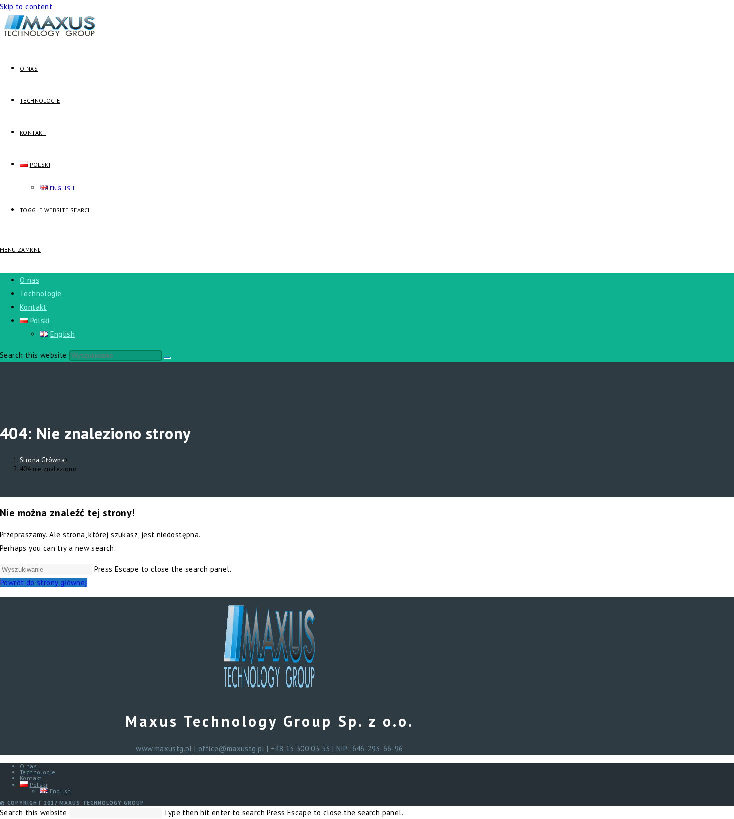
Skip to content (26, 6)
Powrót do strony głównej (43, 582)
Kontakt (33, 307)
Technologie (40, 293)
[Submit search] (167, 358)
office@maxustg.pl (231, 748)
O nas (29, 280)
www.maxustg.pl (164, 748)
